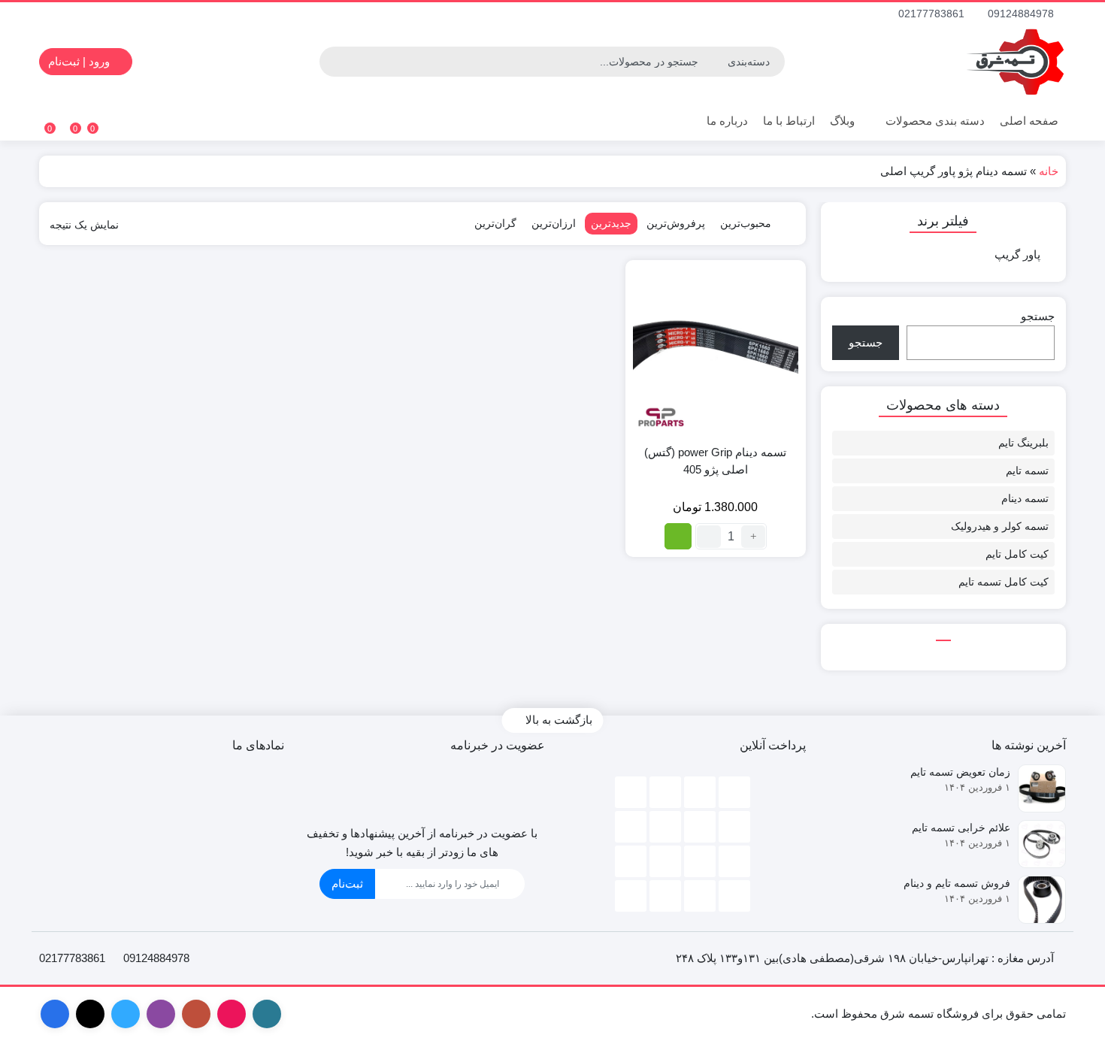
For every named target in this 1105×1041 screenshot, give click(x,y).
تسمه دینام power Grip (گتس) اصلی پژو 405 (715, 461)
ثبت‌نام (347, 883)
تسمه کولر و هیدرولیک (1000, 526)
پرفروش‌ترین (675, 223)
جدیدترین (611, 223)
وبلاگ (842, 120)
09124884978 (1022, 14)
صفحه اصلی (1029, 120)
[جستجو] (333, 62)
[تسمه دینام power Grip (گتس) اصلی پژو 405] (715, 350)
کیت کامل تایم (1017, 554)
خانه (1048, 171)
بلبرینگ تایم (1023, 443)
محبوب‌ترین (745, 223)
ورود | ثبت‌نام (80, 61)
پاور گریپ (1017, 254)
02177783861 (932, 14)
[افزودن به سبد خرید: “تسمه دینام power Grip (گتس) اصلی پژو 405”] (678, 536)
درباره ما (727, 120)
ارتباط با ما (789, 120)
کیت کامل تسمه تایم (1003, 582)
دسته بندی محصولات (933, 120)
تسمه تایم (1027, 471)
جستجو (1038, 316)
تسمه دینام (1025, 498)
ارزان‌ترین (553, 223)
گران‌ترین (495, 223)
